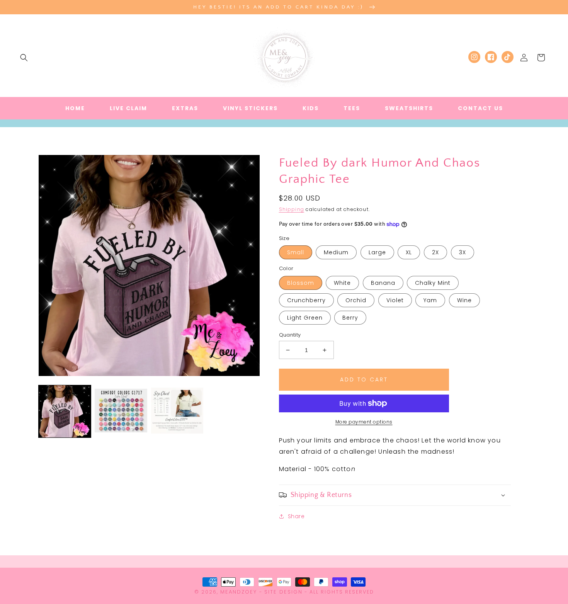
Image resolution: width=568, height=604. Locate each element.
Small (295, 252)
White (342, 283)
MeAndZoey (238, 591)
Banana (383, 283)
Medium (336, 252)
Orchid (355, 300)
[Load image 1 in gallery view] (65, 411)
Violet (395, 300)
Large (377, 252)
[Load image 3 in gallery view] (177, 411)
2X (435, 252)
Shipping (291, 209)
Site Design (283, 591)
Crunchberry (306, 300)
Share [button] (296, 516)
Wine (464, 300)
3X (462, 252)
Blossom (300, 283)
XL (409, 252)
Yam (430, 300)
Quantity (290, 335)
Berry (350, 318)
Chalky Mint (433, 283)
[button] (23, 57)
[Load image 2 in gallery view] (121, 411)
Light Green (305, 318)
